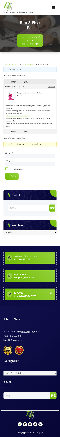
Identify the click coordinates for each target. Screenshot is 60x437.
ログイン (11, 176)
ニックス (6, 64)
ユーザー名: (9, 153)
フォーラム (15, 64)
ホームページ (26, 37)
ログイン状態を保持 (16, 169)
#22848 (51, 86)
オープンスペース (27, 64)
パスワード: (9, 161)
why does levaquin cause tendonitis (17, 116)
